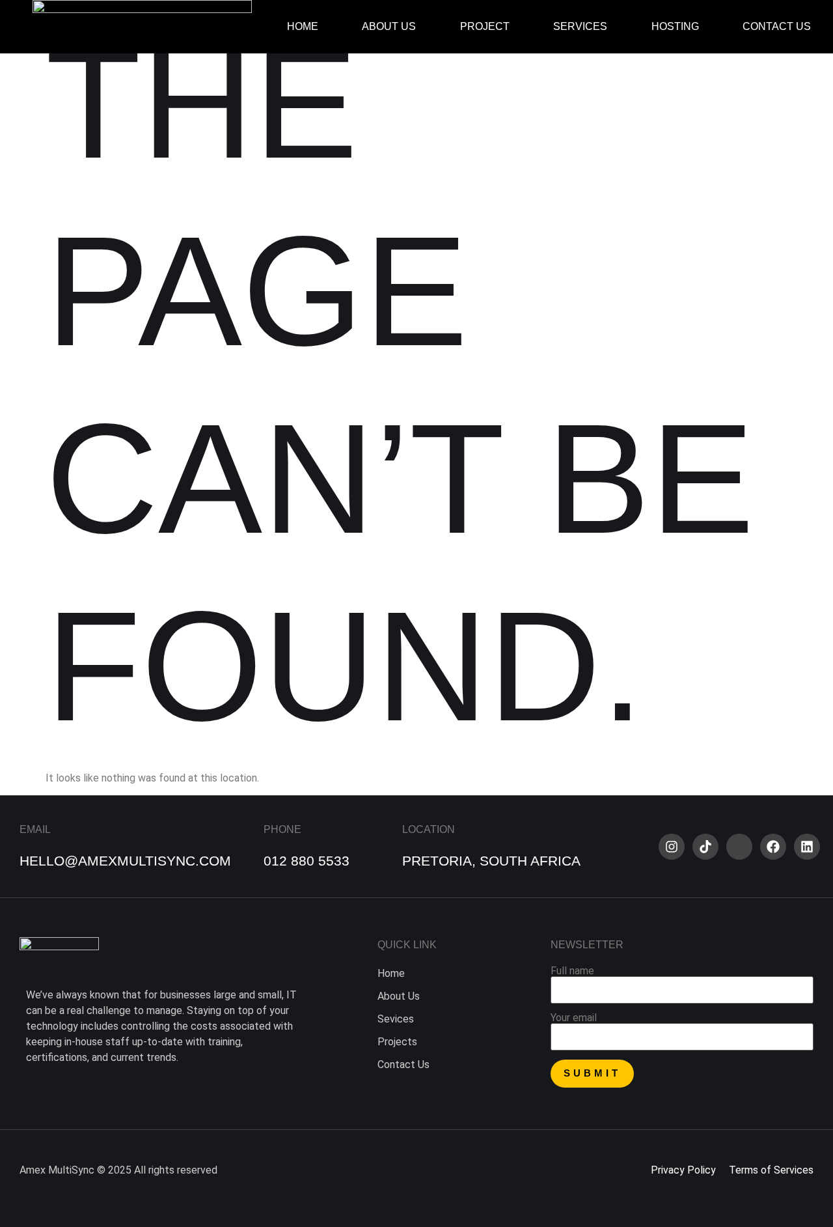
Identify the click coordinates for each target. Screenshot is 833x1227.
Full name (572, 971)
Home (302, 26)
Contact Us (777, 26)
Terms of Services (771, 1170)
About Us (389, 26)
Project (485, 26)
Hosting (675, 26)
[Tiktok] (705, 847)
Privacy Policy (683, 1170)
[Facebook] (773, 847)
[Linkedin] (807, 847)
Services (580, 26)
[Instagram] (672, 847)
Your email (574, 1018)
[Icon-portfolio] (739, 847)
